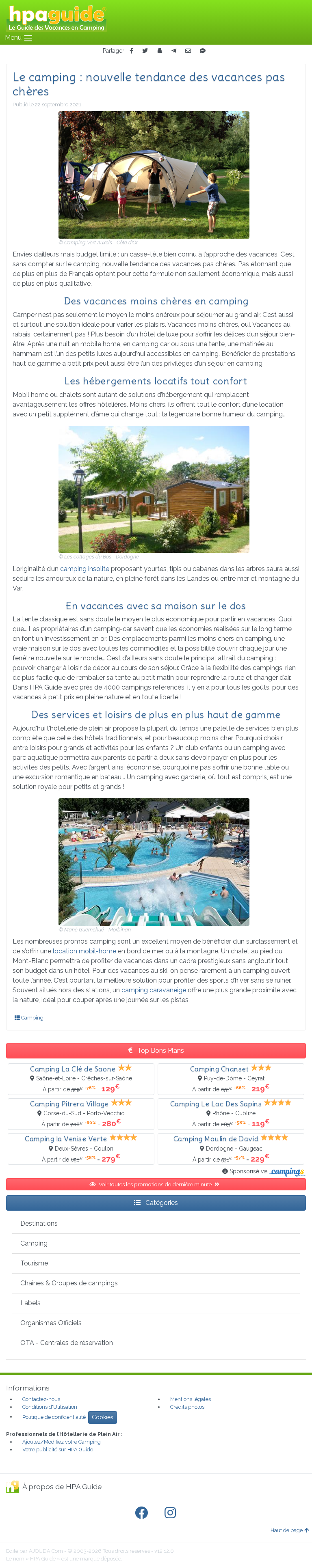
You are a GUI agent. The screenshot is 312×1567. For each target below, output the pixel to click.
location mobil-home (84, 951)
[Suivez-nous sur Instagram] (171, 1513)
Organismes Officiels (51, 1323)
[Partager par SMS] (202, 51)
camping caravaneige (153, 990)
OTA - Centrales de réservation (66, 1343)
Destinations (39, 1223)
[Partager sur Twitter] (145, 51)
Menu (14, 37)
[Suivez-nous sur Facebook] (143, 1513)
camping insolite (85, 569)
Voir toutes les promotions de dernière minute (156, 1184)
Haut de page (287, 1530)
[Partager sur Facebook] (131, 51)
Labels (30, 1303)
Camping (31, 1018)
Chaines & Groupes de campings (69, 1283)
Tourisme (34, 1263)
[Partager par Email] (188, 51)
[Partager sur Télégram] (174, 51)
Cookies (102, 1417)
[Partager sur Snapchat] (159, 51)
